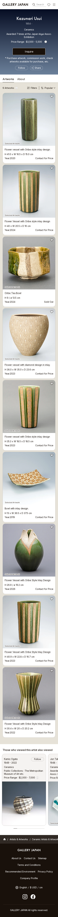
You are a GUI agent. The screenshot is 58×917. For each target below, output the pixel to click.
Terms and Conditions (29, 865)
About (21, 79)
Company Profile (29, 878)
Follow (21, 67)
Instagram (25, 896)
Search (40, 4)
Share (38, 67)
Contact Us (29, 858)
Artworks (8, 79)
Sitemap (42, 858)
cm (41, 887)
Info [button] (45, 42)
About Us (16, 858)
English (23, 887)
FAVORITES (49, 5)
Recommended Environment (20, 871)
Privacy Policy (45, 871)
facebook (33, 896)
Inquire (29, 51)
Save (51, 97)
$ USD (33, 887)
